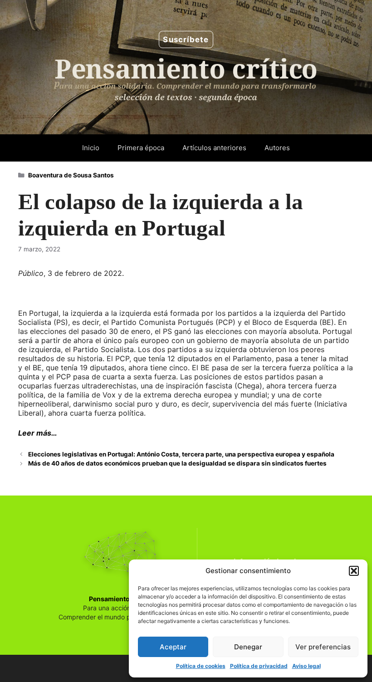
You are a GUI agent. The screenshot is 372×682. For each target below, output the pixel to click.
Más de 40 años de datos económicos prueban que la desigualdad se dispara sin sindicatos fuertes (177, 463)
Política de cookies (200, 665)
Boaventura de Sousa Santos (71, 175)
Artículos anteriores (214, 147)
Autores (277, 147)
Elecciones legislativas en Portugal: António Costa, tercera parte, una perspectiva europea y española (181, 454)
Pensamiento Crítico (120, 599)
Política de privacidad (259, 665)
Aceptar (173, 647)
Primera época (140, 147)
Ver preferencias (323, 647)
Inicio (90, 147)
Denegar (248, 647)
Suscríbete (186, 39)
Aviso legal (306, 665)
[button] (353, 570)
